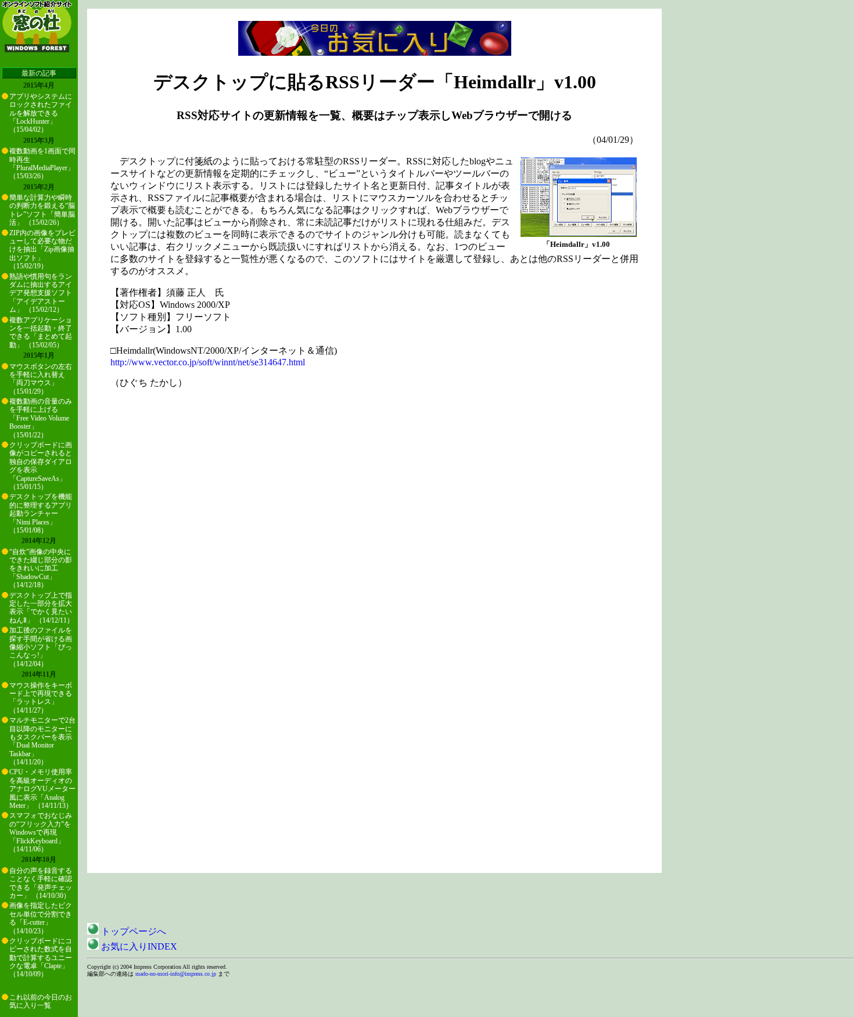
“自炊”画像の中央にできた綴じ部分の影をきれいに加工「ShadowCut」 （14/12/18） (40, 569)
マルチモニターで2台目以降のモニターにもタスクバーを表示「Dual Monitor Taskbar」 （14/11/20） (42, 741)
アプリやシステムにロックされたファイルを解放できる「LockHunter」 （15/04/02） (40, 113)
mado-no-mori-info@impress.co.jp (175, 974)
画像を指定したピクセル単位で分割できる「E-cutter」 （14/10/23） (40, 918)
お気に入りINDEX (138, 946)
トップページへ (132, 931)
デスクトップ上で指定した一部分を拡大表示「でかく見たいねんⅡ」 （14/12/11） (41, 607)
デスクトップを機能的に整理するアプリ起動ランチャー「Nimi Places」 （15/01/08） (40, 513)
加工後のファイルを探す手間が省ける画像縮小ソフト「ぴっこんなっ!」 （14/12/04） (40, 647)
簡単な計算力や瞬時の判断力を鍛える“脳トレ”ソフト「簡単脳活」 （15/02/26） (42, 210)
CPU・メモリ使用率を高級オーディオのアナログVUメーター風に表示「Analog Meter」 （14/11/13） (42, 789)
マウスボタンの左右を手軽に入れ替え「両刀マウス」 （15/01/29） (40, 379)
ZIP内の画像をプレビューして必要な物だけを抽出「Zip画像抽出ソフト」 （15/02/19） (42, 250)
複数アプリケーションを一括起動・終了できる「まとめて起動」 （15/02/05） (40, 332)
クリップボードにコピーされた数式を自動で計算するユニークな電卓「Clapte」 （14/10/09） (40, 958)
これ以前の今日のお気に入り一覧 (40, 1001)
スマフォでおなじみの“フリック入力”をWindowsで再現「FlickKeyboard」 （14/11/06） (40, 832)
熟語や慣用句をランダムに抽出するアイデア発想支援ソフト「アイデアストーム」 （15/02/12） (40, 293)
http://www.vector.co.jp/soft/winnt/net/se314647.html (207, 362)
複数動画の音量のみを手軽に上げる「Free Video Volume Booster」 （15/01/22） (40, 418)
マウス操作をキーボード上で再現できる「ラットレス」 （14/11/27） (40, 697)
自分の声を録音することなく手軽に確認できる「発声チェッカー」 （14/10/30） (40, 883)
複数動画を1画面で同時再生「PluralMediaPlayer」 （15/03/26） (42, 163)
